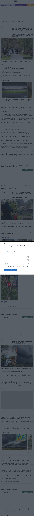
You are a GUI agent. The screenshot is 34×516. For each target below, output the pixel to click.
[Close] (32, 243)
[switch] (28, 257)
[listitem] (17, 255)
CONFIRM (10, 269)
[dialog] (17, 258)
